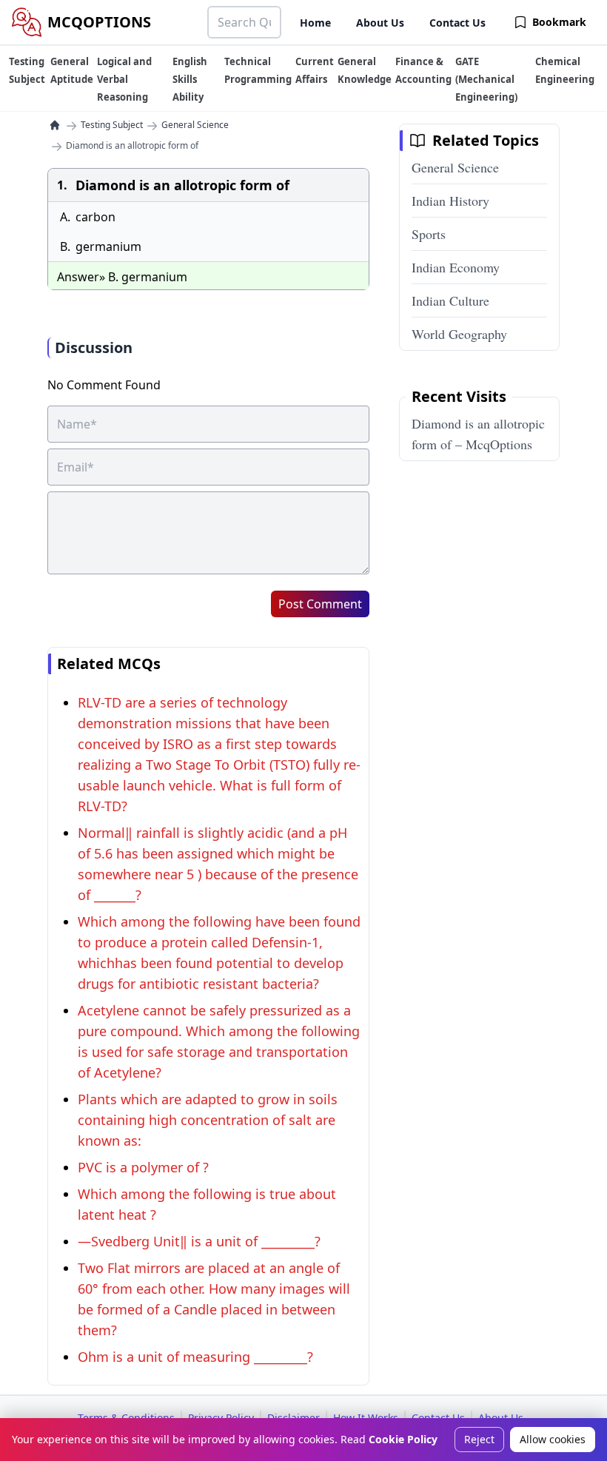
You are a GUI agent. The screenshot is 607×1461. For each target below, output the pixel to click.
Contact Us (457, 23)
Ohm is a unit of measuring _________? (195, 1357)
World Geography (459, 334)
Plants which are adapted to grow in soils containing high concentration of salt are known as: (208, 1119)
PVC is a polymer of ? (143, 1167)
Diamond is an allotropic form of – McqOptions (478, 433)
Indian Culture (450, 300)
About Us (380, 23)
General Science (195, 125)
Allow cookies (553, 1439)
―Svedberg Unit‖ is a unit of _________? (199, 1241)
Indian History (450, 200)
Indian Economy (456, 267)
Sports (429, 234)
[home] (54, 125)
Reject (479, 1439)
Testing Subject (112, 125)
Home (315, 23)
